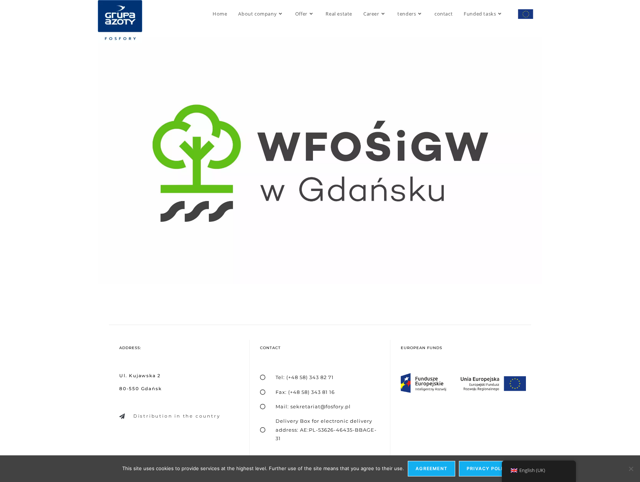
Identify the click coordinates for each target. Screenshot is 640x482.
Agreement (431, 468)
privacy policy (488, 468)
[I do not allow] (630, 468)
